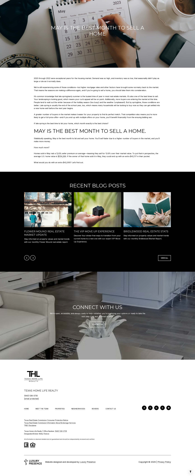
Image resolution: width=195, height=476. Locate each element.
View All (164, 258)
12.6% (59, 153)
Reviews (95, 409)
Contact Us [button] (97, 324)
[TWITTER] (162, 408)
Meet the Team (42, 409)
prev (26, 257)
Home (26, 409)
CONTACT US (111, 409)
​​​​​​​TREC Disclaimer (30, 425)
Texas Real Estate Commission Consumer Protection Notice (46, 420)
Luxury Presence (87, 462)
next (32, 257)
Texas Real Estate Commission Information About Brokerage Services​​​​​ (50, 423)
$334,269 (62, 156)
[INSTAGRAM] (150, 408)
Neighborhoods (78, 409)
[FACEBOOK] (144, 408)
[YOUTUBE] (168, 408)
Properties (60, 409)
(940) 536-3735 (31, 396)
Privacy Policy (164, 462)
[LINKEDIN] (156, 408)
